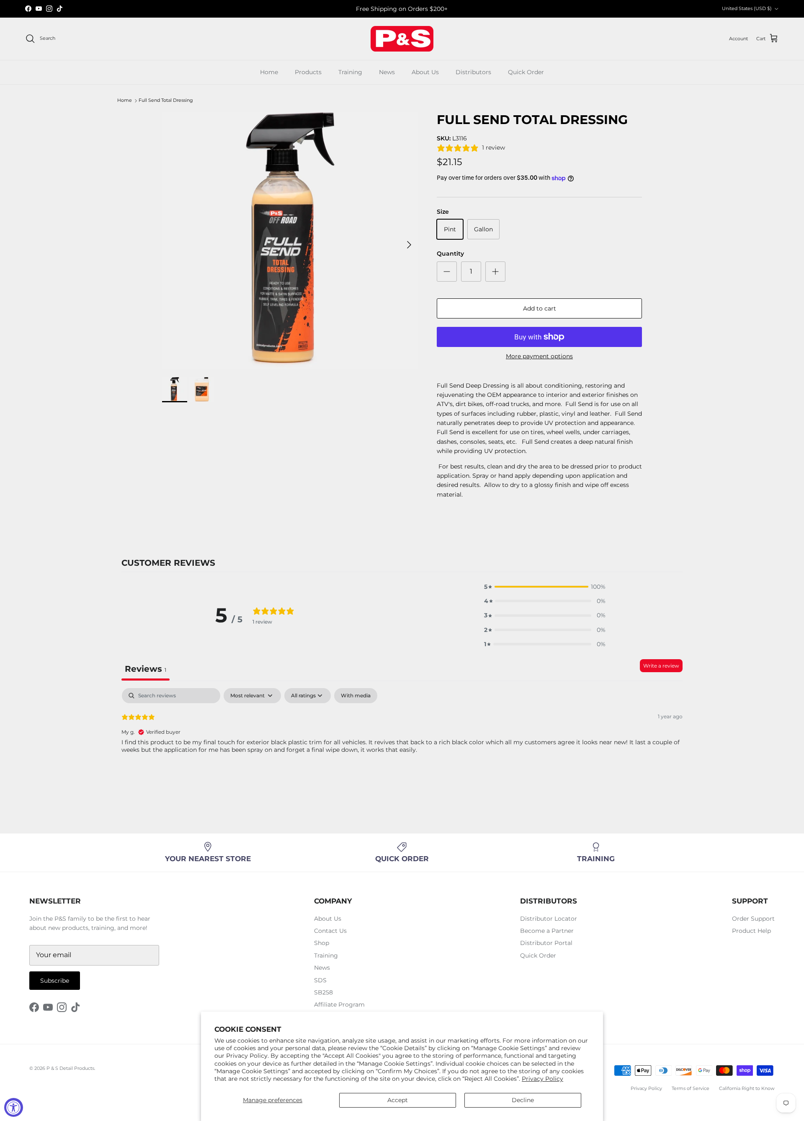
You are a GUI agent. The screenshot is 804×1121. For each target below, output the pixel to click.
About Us (425, 72)
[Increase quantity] (495, 271)
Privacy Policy (542, 1078)
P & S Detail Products (70, 1068)
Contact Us (330, 931)
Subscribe (54, 980)
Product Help (751, 931)
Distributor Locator (548, 918)
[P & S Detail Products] (402, 39)
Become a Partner (547, 931)
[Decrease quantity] (447, 271)
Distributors (473, 72)
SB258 (323, 992)
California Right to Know (747, 1088)
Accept (397, 1100)
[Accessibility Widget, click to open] (13, 1107)
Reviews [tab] (145, 669)
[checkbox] (355, 695)
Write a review (661, 666)
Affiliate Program (339, 1004)
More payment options (539, 356)
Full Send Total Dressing (166, 101)
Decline (523, 1100)
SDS (320, 980)
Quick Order (526, 72)
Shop (321, 943)
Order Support (753, 918)
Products (308, 72)
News (387, 72)
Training (350, 72)
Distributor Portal (546, 943)
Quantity (450, 253)
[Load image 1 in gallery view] (290, 240)
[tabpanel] (402, 742)
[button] (545, 586)
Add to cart (539, 308)
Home (269, 72)
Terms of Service (690, 1088)
